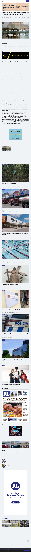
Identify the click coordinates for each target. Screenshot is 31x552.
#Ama (7, 143)
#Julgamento (4, 143)
